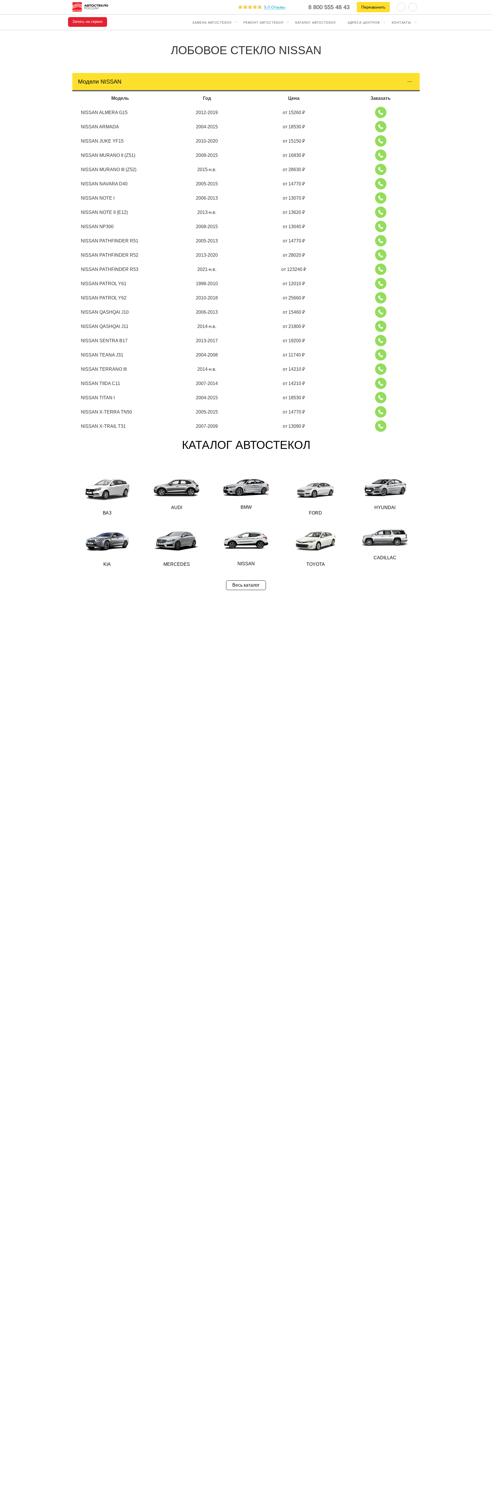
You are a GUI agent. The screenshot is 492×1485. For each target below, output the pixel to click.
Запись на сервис (87, 21)
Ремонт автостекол (263, 22)
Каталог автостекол (315, 22)
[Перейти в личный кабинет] (412, 6)
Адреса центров (364, 22)
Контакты (401, 22)
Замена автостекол (211, 22)
